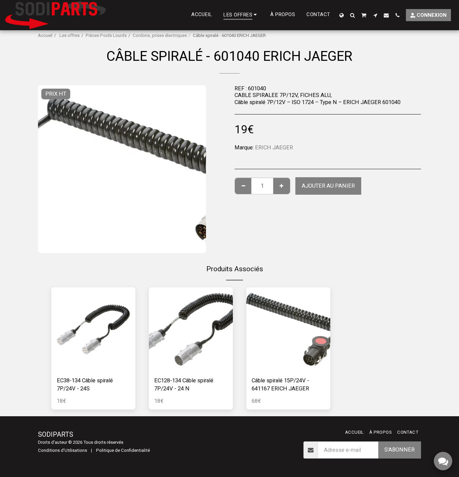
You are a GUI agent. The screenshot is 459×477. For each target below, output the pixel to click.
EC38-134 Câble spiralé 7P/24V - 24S (85, 384)
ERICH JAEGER (274, 147)
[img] (93, 329)
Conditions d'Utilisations (62, 450)
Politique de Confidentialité (123, 450)
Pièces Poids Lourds (106, 35)
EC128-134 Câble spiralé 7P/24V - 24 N (183, 384)
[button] (352, 15)
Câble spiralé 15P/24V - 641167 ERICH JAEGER (280, 384)
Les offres (69, 35)
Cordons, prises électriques (160, 35)
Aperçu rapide (93, 368)
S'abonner (399, 449)
